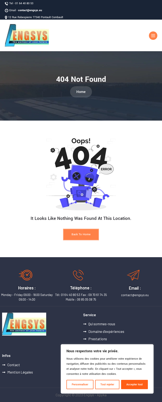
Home (81, 91)
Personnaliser (80, 384)
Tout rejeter (107, 384)
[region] (107, 369)
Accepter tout (134, 384)
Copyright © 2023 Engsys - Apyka (81, 395)
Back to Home (81, 234)
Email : (135, 287)
